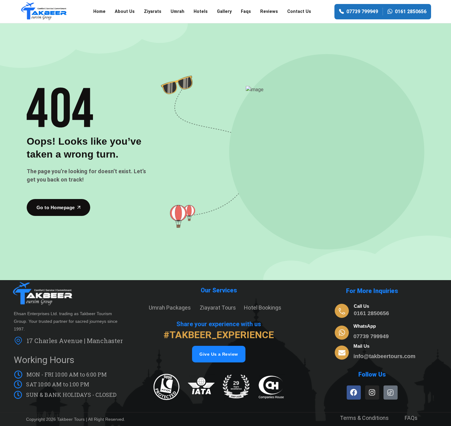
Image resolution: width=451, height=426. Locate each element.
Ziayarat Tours (218, 307)
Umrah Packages (170, 307)
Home (99, 11)
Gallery (224, 11)
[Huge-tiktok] (391, 392)
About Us (125, 11)
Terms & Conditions (364, 418)
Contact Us (299, 11)
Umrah (177, 11)
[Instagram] (372, 392)
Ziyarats (152, 11)
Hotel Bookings (262, 307)
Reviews (269, 11)
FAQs (411, 418)
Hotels (201, 11)
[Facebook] (354, 392)
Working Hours (44, 359)
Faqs (246, 11)
